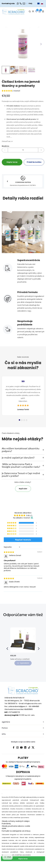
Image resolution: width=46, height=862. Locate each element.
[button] (40, 3)
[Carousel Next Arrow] (41, 44)
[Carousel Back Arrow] (7, 181)
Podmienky (6, 823)
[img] (9, 552)
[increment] (41, 150)
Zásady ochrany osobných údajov (16, 821)
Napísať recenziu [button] (23, 539)
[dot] (19, 420)
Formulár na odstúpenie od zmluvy (16, 831)
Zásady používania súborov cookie (16, 826)
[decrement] (5, 150)
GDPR (4, 828)
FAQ (30, 3)
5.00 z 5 (29, 515)
